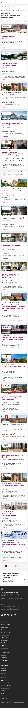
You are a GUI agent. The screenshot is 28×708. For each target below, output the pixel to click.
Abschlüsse (3, 662)
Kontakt (2, 693)
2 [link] (8, 566)
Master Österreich (5, 635)
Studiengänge (4, 657)
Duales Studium (4, 642)
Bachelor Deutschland (5, 624)
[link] (24, 566)
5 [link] (16, 566)
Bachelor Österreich (5, 627)
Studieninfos (3, 655)
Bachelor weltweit (5, 629)
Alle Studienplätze (4, 648)
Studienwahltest (4, 665)
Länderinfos (3, 668)
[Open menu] (26, 2)
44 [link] (21, 566)
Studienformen (4, 660)
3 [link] (11, 566)
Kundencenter (4, 698)
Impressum (3, 704)
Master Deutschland (5, 632)
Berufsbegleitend (4, 640)
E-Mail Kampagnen (5, 688)
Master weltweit (4, 637)
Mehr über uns (4, 680)
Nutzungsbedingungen (19, 704)
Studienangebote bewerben (7, 682)
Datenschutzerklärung (10, 704)
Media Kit (3, 690)
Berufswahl (3, 670)
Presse (2, 695)
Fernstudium (3, 645)
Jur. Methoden (20, 21)
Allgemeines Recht (11, 21)
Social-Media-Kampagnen (6, 685)
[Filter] (26, 22)
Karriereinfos (3, 673)
